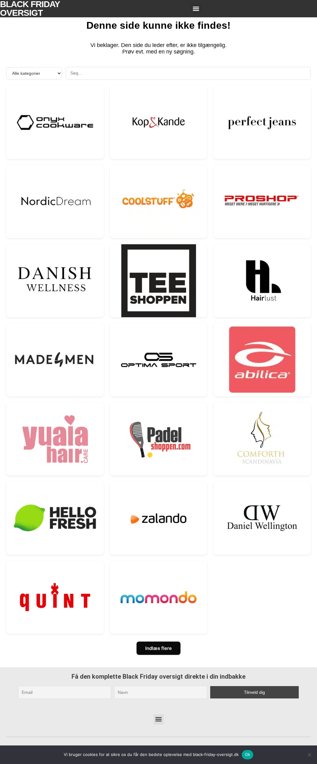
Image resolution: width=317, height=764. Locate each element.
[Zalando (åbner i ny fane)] (159, 518)
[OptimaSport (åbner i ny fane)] (159, 360)
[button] (196, 9)
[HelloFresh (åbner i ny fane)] (55, 518)
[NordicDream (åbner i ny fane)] (55, 201)
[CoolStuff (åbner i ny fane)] (159, 201)
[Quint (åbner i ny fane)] (55, 597)
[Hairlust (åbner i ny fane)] (262, 281)
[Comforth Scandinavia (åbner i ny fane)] (262, 439)
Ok (247, 754)
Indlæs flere (158, 648)
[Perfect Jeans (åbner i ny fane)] (262, 122)
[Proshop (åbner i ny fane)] (262, 201)
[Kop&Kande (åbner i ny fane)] (159, 122)
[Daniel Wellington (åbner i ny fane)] (262, 518)
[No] (309, 755)
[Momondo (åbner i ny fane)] (159, 597)
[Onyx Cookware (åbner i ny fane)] (55, 122)
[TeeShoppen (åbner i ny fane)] (159, 281)
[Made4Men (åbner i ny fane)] (55, 360)
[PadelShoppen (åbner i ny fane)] (159, 439)
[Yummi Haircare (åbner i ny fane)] (55, 439)
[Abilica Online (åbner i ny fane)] (262, 360)
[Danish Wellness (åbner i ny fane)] (55, 281)
